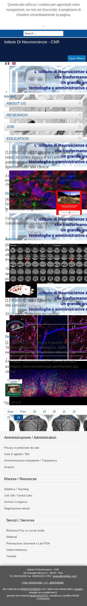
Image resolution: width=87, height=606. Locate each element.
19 (44, 411)
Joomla (78, 589)
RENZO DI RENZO (31, 589)
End (71, 417)
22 (74, 411)
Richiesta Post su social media (25, 530)
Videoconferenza (16, 549)
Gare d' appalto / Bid (16, 454)
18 (34, 411)
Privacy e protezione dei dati (21, 447)
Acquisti (9, 467)
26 (38, 417)
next (13, 96)
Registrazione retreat (17, 508)
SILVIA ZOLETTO (39, 595)
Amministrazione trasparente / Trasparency (30, 460)
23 (8, 417)
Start (10, 411)
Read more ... (13, 193)
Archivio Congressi (15, 501)
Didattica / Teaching (16, 489)
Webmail (11, 537)
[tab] (80, 103)
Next (60, 417)
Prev (23, 411)
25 (28, 417)
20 (54, 411)
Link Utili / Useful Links (18, 495)
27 (48, 417)
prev (7, 96)
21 (64, 411)
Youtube (11, 556)
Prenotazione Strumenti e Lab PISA (28, 543)
